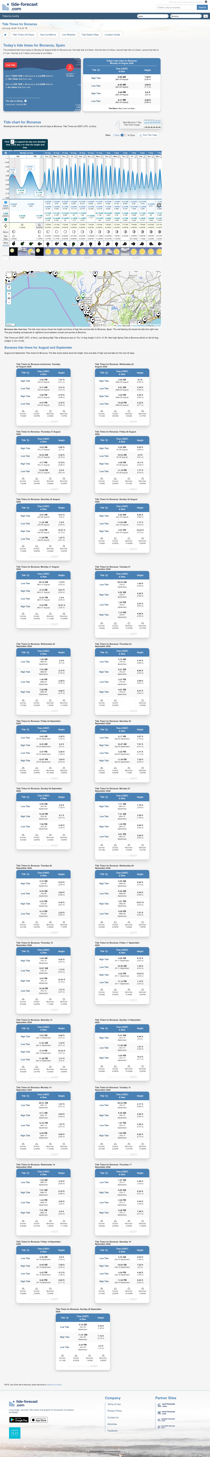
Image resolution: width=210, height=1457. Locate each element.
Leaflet (119, 325)
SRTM (157, 325)
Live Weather (68, 34)
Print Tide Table (150, 135)
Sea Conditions (48, 34)
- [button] (9, 302)
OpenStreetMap (139, 325)
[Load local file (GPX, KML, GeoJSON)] (9, 281)
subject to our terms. (54, 1384)
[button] (83, 296)
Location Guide (112, 34)
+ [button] (9, 293)
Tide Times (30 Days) (23, 34)
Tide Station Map (90, 34)
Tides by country (10, 16)
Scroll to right (159, 205)
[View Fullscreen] (9, 275)
